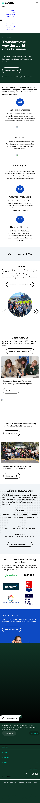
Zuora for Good (10, 14)
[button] (20, 20)
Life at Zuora (9, 10)
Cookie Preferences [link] (31, 782)
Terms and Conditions (19, 782)
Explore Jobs (9, 16)
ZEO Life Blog (9, 12)
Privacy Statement (8, 782)
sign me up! (34, 733)
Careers (2, 7)
